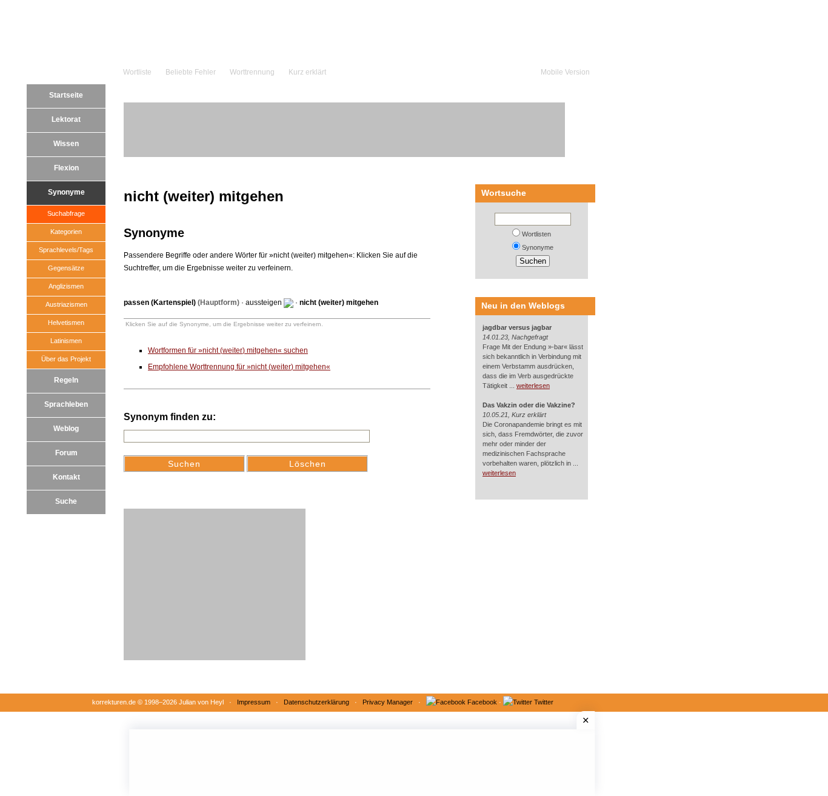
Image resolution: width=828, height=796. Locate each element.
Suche (66, 501)
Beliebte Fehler (190, 72)
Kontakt (66, 477)
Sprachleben (66, 404)
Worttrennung (252, 72)
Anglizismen (66, 286)
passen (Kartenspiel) (160, 302)
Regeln (66, 380)
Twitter (543, 702)
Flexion (66, 168)
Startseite (66, 95)
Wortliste (137, 72)
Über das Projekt (66, 359)
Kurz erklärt (307, 72)
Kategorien (66, 231)
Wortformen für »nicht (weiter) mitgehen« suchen (228, 350)
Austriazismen (66, 304)
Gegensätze (66, 268)
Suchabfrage (66, 213)
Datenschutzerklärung (316, 702)
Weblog (66, 428)
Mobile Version (565, 72)
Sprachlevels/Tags (66, 249)
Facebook (482, 702)
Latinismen (66, 340)
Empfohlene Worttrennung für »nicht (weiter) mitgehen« (239, 367)
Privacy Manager (387, 702)
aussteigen (263, 302)
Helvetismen (66, 322)
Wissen (66, 143)
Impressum (253, 702)
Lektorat (66, 119)
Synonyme (66, 192)
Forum (66, 453)
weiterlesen (533, 385)
